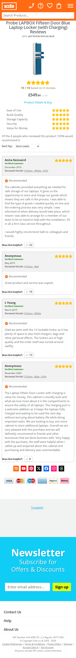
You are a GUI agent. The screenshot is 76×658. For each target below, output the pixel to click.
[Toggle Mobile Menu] (70, 6)
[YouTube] (23, 468)
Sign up (61, 586)
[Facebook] (46, 468)
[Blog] (16, 468)
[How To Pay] (38, 481)
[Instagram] (54, 468)
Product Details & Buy (38, 102)
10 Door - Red (31, 266)
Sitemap (68, 644)
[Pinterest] (31, 468)
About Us (11, 629)
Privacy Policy (54, 644)
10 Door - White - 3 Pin (36, 170)
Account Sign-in (31, 647)
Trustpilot (37, 507)
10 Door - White (32, 313)
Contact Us (12, 612)
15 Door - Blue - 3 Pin (35, 376)
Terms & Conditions (35, 644)
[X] (39, 468)
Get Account (47, 647)
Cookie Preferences (12, 644)
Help (7, 620)
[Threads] (61, 468)
